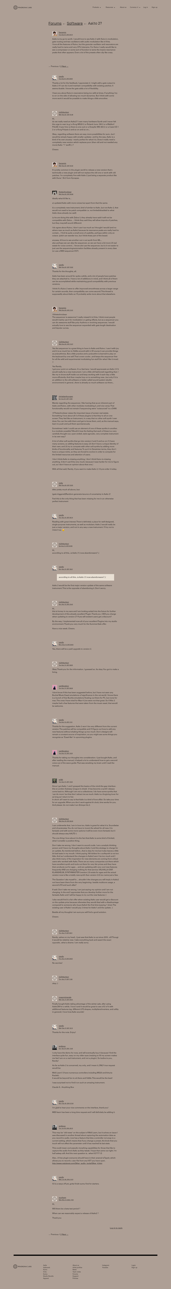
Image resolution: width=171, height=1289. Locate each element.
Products (96, 7)
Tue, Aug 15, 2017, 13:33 (66, 782)
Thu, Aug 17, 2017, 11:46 (65, 979)
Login (134, 1265)
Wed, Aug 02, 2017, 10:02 (66, 267)
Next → (65, 66)
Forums (55, 23)
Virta (45, 1272)
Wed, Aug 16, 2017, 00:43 (66, 821)
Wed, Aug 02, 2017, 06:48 (66, 194)
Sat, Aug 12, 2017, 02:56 (65, 546)
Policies (75, 1278)
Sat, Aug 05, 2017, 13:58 (65, 399)
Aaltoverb (46, 1267)
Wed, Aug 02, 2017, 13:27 (66, 344)
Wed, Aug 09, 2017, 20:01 (66, 485)
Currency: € (134, 7)
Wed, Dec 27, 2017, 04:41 (66, 999)
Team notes (77, 1272)
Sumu (45, 1274)
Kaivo (45, 1270)
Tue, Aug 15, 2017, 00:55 (66, 665)
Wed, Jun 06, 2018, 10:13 (66, 1179)
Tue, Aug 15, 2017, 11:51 (65, 722)
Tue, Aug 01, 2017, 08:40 (66, 79)
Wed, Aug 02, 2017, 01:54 (66, 166)
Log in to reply (116, 1228)
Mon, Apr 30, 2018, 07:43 (66, 1103)
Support (75, 1276)
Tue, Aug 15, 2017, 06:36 (66, 688)
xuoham (62, 1198)
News (75, 1270)
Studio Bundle (48, 1276)
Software (75, 23)
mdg (61, 483)
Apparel (46, 1278)
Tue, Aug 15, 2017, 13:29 (66, 753)
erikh (61, 780)
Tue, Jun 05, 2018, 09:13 (66, 1128)
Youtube (105, 1267)
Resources (109, 7)
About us (123, 7)
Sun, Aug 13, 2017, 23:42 (66, 604)
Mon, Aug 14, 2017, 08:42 (66, 644)
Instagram (105, 1265)
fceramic (62, 33)
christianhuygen (66, 397)
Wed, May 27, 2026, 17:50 (66, 1200)
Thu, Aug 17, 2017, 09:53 (66, 959)
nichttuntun (64, 112)
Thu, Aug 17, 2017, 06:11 (65, 933)
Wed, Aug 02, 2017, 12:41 (66, 310)
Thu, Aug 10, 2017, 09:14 (66, 517)
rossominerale (65, 997)
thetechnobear (65, 192)
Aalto (45, 1265)
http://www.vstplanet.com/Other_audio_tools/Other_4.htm (77, 1163)
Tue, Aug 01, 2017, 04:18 (66, 35)
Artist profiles (77, 1267)
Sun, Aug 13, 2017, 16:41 (66, 569)
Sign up (154, 7)
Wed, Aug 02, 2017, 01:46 (66, 114)
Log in (145, 7)
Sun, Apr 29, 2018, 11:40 (66, 1048)
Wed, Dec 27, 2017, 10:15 (66, 1028)
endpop (62, 1046)
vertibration (64, 686)
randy (61, 77)
